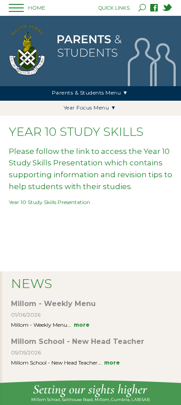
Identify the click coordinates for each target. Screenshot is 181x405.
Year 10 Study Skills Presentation (49, 202)
